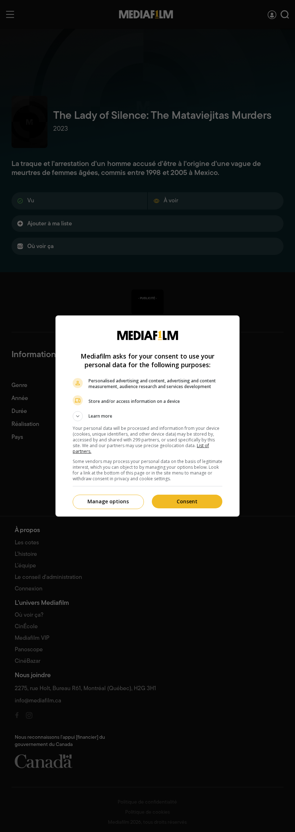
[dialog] (147, 416)
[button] (147, 416)
